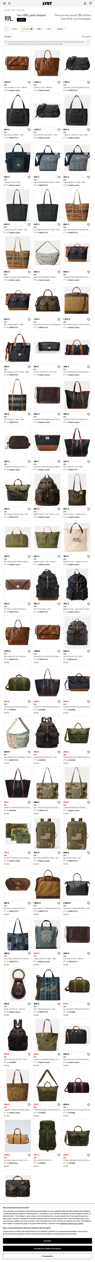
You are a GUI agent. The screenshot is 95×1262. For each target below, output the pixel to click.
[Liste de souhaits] (90, 3)
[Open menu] (4, 3)
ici (61, 44)
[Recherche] (9, 3)
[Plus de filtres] (6, 29)
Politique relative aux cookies (71, 1223)
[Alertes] (85, 3)
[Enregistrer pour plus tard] (29, 82)
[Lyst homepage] (47, 3)
